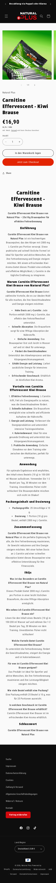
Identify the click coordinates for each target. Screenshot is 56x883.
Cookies (9, 780)
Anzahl (5, 136)
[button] (6, 16)
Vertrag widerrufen (18, 814)
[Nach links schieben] (21, 85)
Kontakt (9, 808)
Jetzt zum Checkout (28, 162)
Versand (14, 130)
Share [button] (8, 173)
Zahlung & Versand (14, 787)
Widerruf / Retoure (14, 801)
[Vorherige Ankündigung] (5, 4)
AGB (50, 869)
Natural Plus (27, 865)
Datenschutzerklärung (16, 773)
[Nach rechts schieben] (34, 85)
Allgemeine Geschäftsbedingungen (21, 794)
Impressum (11, 766)
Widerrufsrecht (40, 869)
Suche (8, 759)
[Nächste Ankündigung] (50, 4)
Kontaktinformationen (28, 874)
